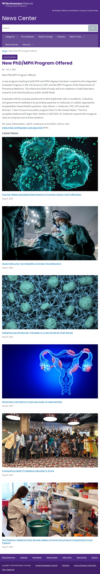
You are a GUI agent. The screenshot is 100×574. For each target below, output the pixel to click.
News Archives (81, 557)
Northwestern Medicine (60, 10)
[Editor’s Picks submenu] (83, 37)
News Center (19, 18)
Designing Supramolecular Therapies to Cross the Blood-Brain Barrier (37, 332)
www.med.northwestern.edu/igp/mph (22, 128)
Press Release (36, 557)
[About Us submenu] (33, 44)
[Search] (92, 28)
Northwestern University (77, 10)
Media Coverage (52, 557)
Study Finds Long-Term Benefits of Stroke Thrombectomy (31, 263)
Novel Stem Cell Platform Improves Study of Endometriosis (32, 402)
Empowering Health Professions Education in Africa (28, 471)
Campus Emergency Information (85, 565)
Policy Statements (8, 570)
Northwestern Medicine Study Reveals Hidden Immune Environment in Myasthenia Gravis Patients (47, 541)
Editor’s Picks (67, 557)
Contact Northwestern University (46, 565)
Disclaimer (65, 565)
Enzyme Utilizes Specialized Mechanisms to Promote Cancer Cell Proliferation (41, 194)
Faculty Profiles (92, 10)
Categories (23, 557)
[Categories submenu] (17, 37)
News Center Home (8, 557)
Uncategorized (10, 57)
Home (4, 51)
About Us (95, 557)
